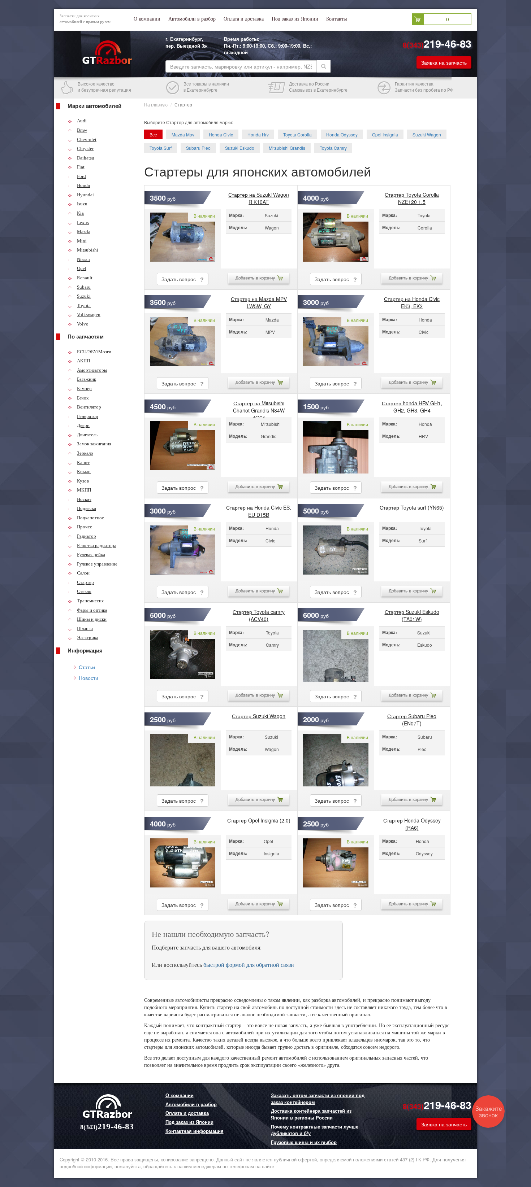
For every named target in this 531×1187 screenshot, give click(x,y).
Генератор (87, 416)
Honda (83, 185)
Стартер (85, 582)
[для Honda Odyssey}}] (335, 864)
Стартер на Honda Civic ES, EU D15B (258, 509)
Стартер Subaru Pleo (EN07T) (411, 717)
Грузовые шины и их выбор (304, 1142)
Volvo (82, 324)
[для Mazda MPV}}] (182, 343)
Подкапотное (90, 517)
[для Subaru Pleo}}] (335, 760)
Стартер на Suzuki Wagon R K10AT (258, 196)
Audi (82, 120)
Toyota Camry (333, 148)
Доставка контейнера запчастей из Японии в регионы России (311, 1114)
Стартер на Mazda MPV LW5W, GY (259, 300)
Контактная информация (194, 1131)
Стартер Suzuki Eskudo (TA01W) (412, 613)
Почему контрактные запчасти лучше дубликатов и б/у (314, 1130)
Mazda (83, 231)
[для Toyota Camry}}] (182, 656)
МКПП (84, 490)
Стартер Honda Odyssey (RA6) (412, 822)
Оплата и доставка (244, 19)
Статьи (87, 667)
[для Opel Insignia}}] (182, 864)
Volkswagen (88, 314)
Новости (88, 677)
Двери (83, 425)
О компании (147, 19)
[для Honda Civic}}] (335, 343)
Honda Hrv (258, 134)
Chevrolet (86, 139)
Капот (83, 462)
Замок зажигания (94, 443)
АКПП (83, 360)
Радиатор (86, 536)
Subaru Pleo (198, 148)
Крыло (84, 471)
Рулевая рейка (91, 554)
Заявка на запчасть (444, 62)
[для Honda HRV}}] (335, 447)
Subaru (84, 287)
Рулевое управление (97, 564)
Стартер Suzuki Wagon (258, 716)
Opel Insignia (385, 134)
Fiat (81, 167)
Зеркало (85, 453)
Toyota (84, 305)
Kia (80, 213)
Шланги (85, 628)
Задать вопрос (180, 279)
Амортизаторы (92, 370)
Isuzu (82, 203)
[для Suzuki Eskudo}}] (335, 656)
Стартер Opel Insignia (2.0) (258, 820)
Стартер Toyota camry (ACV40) (259, 613)
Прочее (84, 526)
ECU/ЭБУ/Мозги (94, 351)
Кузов (83, 481)
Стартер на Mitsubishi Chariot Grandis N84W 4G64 (259, 405)
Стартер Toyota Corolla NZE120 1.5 (412, 196)
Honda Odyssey (342, 134)
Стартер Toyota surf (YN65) (412, 507)
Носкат (84, 499)
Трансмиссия (90, 600)
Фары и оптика (92, 610)
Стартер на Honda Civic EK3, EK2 (412, 300)
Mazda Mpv (183, 134)
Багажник (86, 379)
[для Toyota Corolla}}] (335, 239)
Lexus (83, 222)
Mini (82, 241)
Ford (81, 176)
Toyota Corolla (297, 134)
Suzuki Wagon (427, 134)
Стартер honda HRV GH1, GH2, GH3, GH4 (412, 405)
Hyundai (85, 194)
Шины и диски (92, 619)
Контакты (336, 19)
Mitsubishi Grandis (287, 148)
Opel (81, 268)
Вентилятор (89, 407)
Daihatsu (85, 158)
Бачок (82, 398)
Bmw (82, 130)
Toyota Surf (161, 148)
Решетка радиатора (96, 545)
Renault (84, 277)
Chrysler (85, 148)
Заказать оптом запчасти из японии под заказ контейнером (317, 1098)
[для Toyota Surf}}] (335, 551)
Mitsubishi (87, 250)
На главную (156, 104)
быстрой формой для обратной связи (248, 964)
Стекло (84, 591)
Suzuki (84, 296)
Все (153, 134)
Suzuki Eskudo (239, 148)
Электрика (87, 637)
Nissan (83, 259)
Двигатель (87, 434)
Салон (83, 573)
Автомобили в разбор (192, 19)
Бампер (84, 388)
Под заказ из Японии (295, 19)
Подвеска (86, 508)
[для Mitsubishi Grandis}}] (182, 447)
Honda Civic (221, 134)
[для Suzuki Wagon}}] (182, 239)
